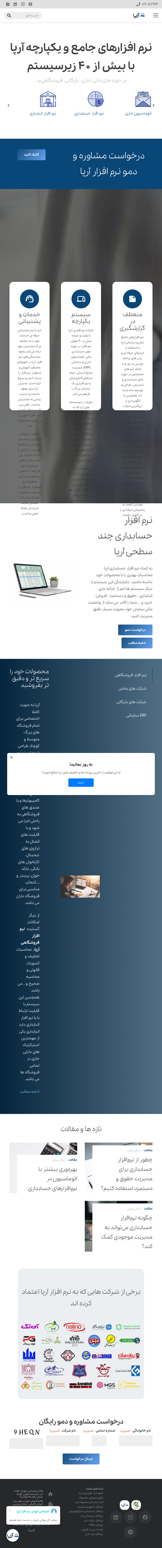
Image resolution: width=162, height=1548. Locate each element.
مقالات (148, 1150)
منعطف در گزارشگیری (132, 321)
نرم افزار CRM (96, 1525)
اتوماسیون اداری (138, 113)
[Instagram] (23, 4)
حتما (81, 783)
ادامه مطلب (29, 1091)
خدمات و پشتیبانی (29, 317)
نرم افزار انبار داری (94, 1534)
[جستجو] (9, 15)
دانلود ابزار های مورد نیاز (90, 1493)
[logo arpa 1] (139, 15)
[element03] (86, 99)
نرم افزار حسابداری (89, 113)
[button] (155, 15)
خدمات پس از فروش (92, 1529)
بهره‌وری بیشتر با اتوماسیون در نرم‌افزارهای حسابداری (52, 1179)
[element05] (133, 99)
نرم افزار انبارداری (43, 113)
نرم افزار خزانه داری (93, 1520)
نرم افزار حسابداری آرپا (91, 1516)
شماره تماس (99, 1430)
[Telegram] (7, 4)
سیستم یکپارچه (81, 317)
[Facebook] (30, 4)
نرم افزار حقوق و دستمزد (90, 1507)
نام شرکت (63, 1430)
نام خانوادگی (135, 1430)
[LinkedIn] (15, 4)
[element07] (38, 99)
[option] (33, 105)
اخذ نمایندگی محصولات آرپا (89, 1502)
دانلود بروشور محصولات (90, 1498)
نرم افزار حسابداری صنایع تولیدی (86, 1511)
